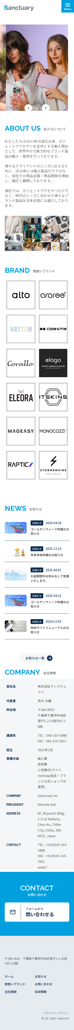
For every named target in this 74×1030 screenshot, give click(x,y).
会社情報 (11, 992)
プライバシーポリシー (56, 1013)
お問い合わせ (43, 984)
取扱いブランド (15, 984)
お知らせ (41, 976)
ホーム (9, 976)
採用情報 (41, 992)
